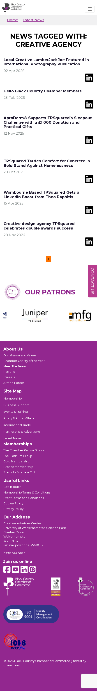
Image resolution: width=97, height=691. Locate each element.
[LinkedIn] (24, 569)
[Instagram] (32, 569)
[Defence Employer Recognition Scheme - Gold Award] (56, 586)
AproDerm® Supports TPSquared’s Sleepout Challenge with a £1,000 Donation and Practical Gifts (48, 122)
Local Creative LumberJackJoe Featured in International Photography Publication (46, 62)
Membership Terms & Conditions (26, 492)
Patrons (9, 371)
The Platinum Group (17, 456)
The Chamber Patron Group (23, 450)
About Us (13, 349)
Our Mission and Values (19, 355)
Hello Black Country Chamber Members (43, 91)
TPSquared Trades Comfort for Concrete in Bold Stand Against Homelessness (47, 163)
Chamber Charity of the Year (24, 361)
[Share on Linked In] (89, 77)
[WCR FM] (15, 642)
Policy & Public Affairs (18, 418)
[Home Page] (13, 9)
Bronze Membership (18, 467)
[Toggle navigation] (90, 9)
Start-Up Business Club (19, 472)
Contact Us (92, 281)
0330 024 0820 (14, 553)
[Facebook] (7, 569)
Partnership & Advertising (21, 431)
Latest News (33, 20)
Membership (12, 398)
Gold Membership (16, 461)
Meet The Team (14, 366)
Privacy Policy (13, 509)
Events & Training (15, 411)
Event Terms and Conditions (23, 498)
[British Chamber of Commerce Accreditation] (86, 586)
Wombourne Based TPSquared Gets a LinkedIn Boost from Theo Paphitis (41, 194)
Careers (9, 377)
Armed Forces (13, 383)
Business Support (16, 405)
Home (12, 20)
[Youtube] (15, 569)
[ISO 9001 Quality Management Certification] (31, 614)
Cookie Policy (13, 503)
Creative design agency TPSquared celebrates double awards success (39, 225)
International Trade (17, 425)
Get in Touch (12, 487)
